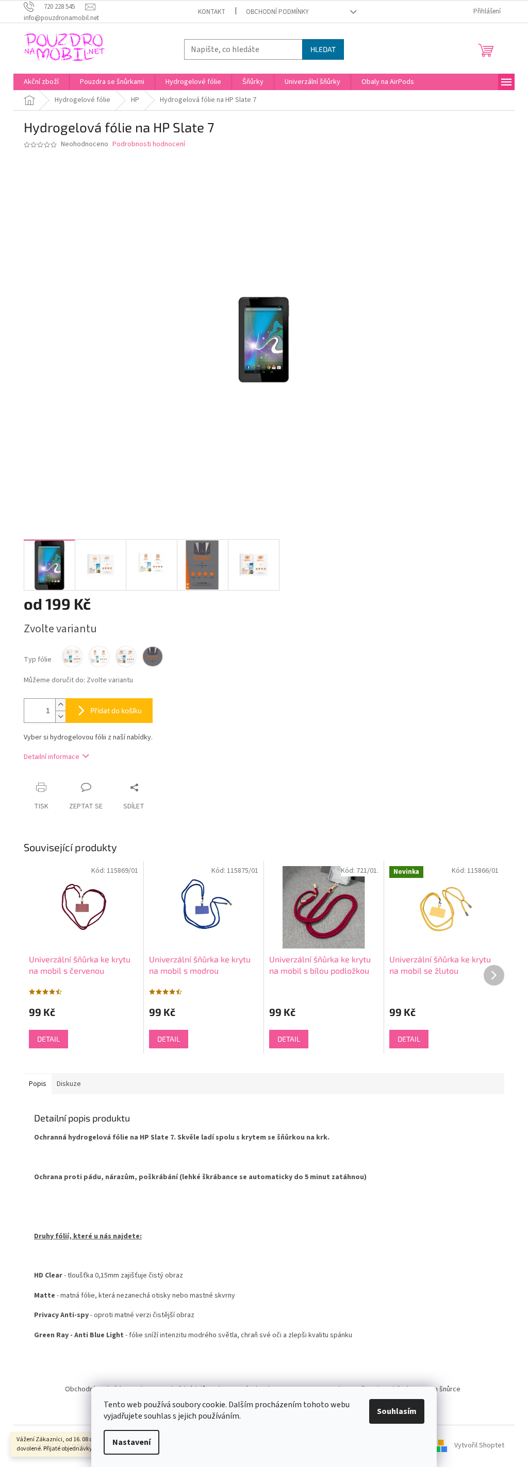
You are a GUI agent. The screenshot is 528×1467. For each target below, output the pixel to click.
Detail (48, 1038)
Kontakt (211, 11)
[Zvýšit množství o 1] (60, 705)
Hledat (323, 49)
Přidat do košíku (116, 710)
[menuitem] (41, 82)
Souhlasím (397, 1411)
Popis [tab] (37, 1084)
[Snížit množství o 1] (60, 716)
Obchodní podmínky (277, 11)
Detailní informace (51, 757)
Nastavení (131, 1442)
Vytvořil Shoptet (479, 1446)
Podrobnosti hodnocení (148, 144)
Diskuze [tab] (69, 1084)
